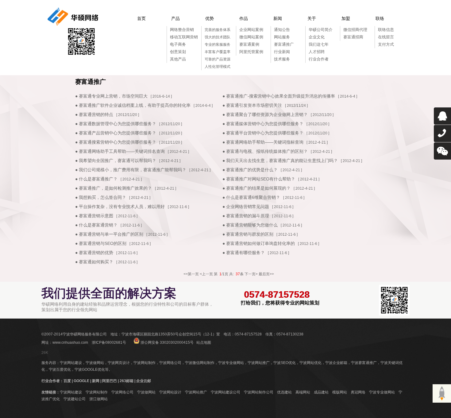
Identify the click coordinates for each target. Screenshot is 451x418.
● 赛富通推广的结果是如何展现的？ (256, 188)
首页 (141, 18)
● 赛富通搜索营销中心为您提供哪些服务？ (115, 142)
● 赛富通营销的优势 (94, 252)
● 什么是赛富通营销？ (96, 225)
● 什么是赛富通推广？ (96, 178)
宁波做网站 (95, 363)
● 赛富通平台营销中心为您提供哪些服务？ (262, 132)
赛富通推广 (284, 44)
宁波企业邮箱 (336, 363)
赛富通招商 (353, 37)
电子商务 (178, 44)
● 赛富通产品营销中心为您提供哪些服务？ (115, 132)
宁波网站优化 (310, 363)
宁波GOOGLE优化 (90, 369)
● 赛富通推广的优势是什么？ (250, 169)
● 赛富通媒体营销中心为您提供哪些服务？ (262, 123)
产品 (175, 18)
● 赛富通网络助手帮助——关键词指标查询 (262, 142)
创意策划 (178, 51)
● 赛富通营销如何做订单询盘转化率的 (258, 243)
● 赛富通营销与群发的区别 (247, 234)
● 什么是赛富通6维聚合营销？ (251, 197)
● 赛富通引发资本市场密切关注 (252, 105)
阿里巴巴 (109, 381)
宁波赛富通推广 (364, 363)
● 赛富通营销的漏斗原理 (245, 215)
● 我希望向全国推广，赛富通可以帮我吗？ (115, 160)
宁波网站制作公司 (258, 392)
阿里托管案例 (251, 51)
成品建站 (321, 392)
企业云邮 (143, 381)
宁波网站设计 (170, 392)
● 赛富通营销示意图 (94, 215)
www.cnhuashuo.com (70, 342)
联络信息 (386, 29)
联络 (380, 18)
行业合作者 (319, 59)
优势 (209, 18)
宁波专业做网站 (231, 363)
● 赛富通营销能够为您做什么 (250, 225)
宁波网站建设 (71, 363)
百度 (67, 381)
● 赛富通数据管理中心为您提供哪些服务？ (115, 123)
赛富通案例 (249, 44)
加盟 (345, 18)
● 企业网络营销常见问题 (245, 206)
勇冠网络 (358, 392)
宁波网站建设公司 (225, 392)
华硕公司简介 (321, 29)
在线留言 (386, 37)
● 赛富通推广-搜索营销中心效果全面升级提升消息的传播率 (278, 96)
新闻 (277, 18)
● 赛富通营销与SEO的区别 (100, 243)
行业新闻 (282, 51)
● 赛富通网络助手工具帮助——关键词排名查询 (120, 151)
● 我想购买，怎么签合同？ (100, 197)
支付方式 (386, 44)
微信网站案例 (251, 37)
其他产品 (178, 59)
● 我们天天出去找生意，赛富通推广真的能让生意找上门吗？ (280, 160)
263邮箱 (126, 381)
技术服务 (282, 59)
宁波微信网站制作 (199, 363)
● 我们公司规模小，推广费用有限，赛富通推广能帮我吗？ (130, 169)
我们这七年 (319, 44)
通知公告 (282, 29)
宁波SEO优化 (284, 363)
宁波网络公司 (170, 363)
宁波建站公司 (75, 399)
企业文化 (317, 37)
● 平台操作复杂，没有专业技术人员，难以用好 (120, 206)
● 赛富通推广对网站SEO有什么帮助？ (258, 178)
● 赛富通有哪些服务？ (243, 252)
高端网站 (302, 392)
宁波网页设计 (119, 363)
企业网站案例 (251, 29)
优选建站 (284, 392)
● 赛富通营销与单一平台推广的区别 (109, 234)
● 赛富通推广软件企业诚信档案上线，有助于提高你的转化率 (133, 105)
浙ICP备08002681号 (109, 342)
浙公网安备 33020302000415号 (167, 342)
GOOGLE (81, 381)
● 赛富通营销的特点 (94, 114)
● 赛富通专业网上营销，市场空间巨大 (111, 96)
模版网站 (339, 392)
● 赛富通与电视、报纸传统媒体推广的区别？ (265, 151)
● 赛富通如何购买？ (94, 261)
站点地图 (203, 342)
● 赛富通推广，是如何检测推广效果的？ (113, 188)
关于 (311, 18)
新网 (95, 381)
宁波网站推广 (259, 363)
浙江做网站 (98, 399)
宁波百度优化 (60, 369)
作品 (243, 18)
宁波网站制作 (144, 363)
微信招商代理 (355, 29)
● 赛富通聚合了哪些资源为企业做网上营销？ (265, 114)
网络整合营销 (182, 29)
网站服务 (282, 37)
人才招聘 (317, 51)
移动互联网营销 (184, 37)
